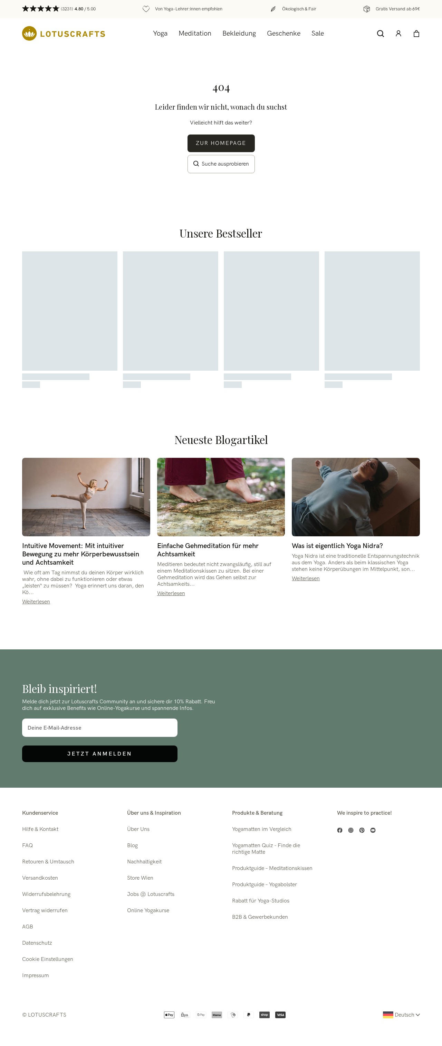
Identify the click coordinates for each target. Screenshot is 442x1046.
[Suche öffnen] (381, 34)
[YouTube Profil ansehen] (373, 830)
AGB (27, 927)
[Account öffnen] (398, 34)
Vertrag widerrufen (45, 910)
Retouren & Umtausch (48, 862)
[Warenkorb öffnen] (416, 34)
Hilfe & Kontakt (40, 829)
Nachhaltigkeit (144, 862)
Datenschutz (37, 943)
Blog (132, 845)
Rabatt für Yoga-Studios (260, 901)
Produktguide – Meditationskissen (272, 868)
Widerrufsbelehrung (46, 894)
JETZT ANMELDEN (99, 753)
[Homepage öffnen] (63, 33)
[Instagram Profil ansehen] (351, 830)
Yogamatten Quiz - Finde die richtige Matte (266, 848)
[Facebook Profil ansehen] (340, 830)
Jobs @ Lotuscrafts (150, 894)
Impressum (35, 975)
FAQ (27, 845)
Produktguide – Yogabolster (264, 884)
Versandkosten (40, 878)
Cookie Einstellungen (47, 959)
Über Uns (138, 829)
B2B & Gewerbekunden (260, 917)
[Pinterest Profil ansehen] (362, 830)
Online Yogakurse (148, 910)
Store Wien (140, 878)
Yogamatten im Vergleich (261, 829)
